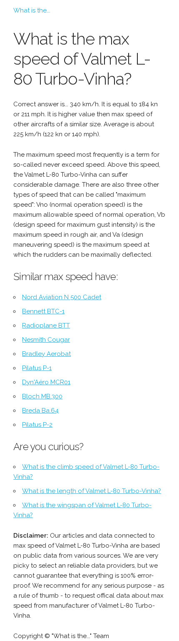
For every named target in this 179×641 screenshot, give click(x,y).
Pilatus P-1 (37, 368)
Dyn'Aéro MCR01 (46, 382)
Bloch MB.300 (42, 396)
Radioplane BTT (46, 325)
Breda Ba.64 (40, 410)
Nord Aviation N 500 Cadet (61, 297)
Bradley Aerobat (46, 354)
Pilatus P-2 (37, 424)
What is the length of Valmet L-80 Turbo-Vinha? (91, 491)
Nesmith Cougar (46, 339)
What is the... (31, 10)
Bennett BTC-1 (43, 311)
